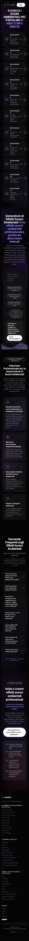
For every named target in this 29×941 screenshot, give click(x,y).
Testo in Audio (6, 822)
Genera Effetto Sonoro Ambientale (16, 314)
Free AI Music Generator (8, 812)
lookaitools (14, 936)
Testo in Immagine (7, 833)
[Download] (25, 39)
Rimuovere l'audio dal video (9, 865)
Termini (4, 911)
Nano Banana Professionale (9, 894)
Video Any (4, 878)
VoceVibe (4, 845)
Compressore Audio (7, 860)
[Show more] (2, 835)
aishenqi (19, 936)
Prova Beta (20, 5)
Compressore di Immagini (8, 857)
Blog (3, 913)
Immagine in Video (7, 828)
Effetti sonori (5, 842)
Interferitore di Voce (7, 852)
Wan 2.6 (4, 886)
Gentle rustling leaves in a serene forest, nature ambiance (14, 289)
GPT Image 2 (5, 881)
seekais (10, 936)
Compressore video (7, 855)
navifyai (23, 936)
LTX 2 (3, 876)
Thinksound (5, 847)
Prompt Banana (6, 850)
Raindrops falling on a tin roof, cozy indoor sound (14, 304)
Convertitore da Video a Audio (10, 862)
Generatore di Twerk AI (8, 899)
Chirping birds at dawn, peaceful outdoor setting (14, 296)
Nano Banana (5, 830)
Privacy (4, 908)
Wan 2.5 (4, 889)
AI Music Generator (7, 810)
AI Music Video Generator (9, 815)
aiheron (6, 936)
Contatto (4, 916)
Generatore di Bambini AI (8, 896)
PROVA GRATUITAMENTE (14, 338)
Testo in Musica (6, 817)
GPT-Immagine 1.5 (6, 884)
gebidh (2, 936)
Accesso (12, 4)
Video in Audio (6, 820)
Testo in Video (6, 825)
